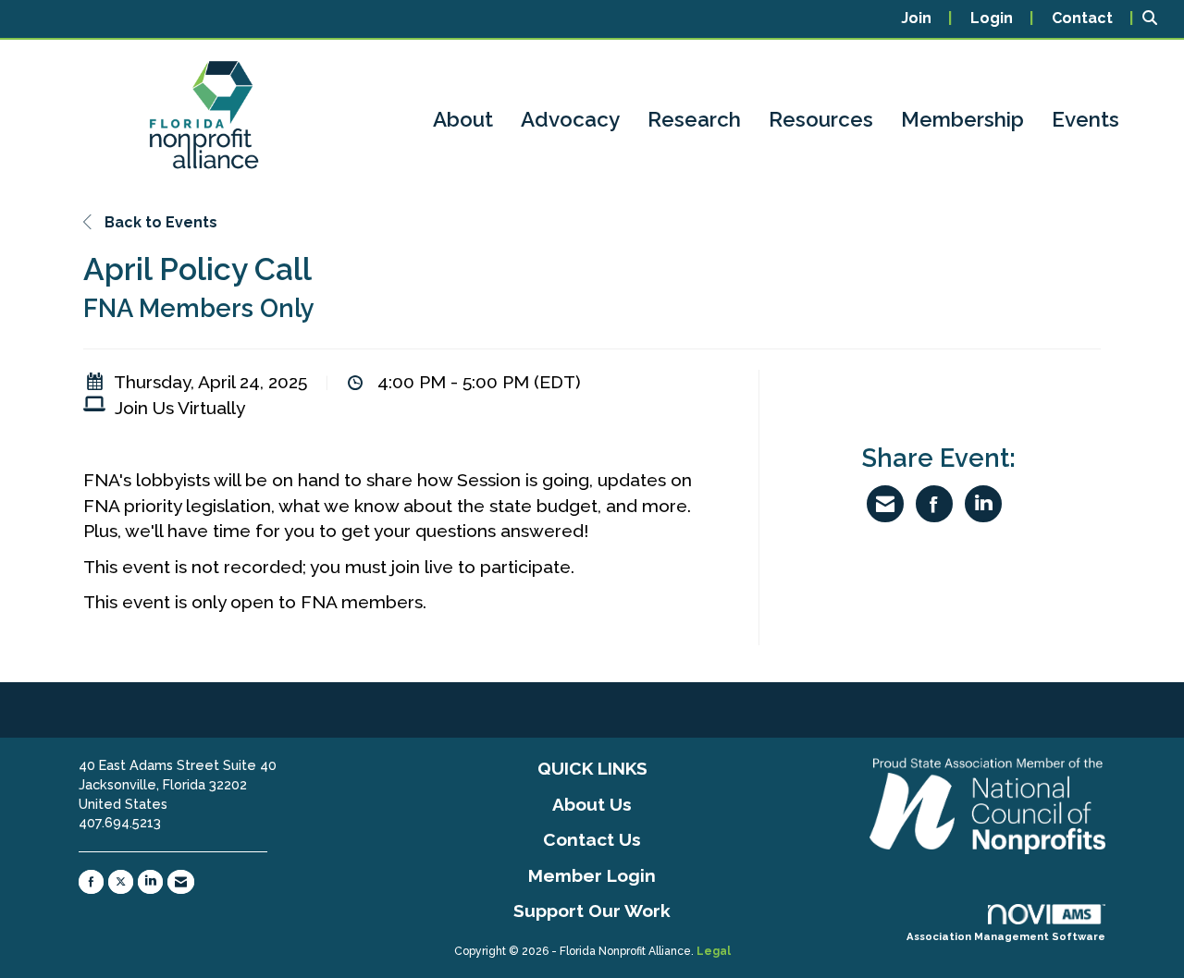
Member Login (592, 875)
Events (1085, 119)
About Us (592, 804)
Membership (962, 119)
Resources (821, 119)
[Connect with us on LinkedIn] (150, 882)
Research (694, 119)
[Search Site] (1156, 19)
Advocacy (570, 119)
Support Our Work (592, 910)
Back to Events (159, 222)
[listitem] (926, 19)
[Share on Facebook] (934, 503)
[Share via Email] (885, 503)
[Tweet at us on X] (120, 882)
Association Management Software (1005, 936)
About (463, 119)
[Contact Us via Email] (180, 882)
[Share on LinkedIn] (983, 503)
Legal (714, 951)
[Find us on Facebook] (91, 882)
